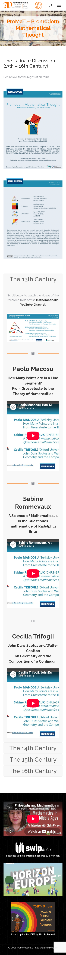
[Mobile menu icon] (58, 5)
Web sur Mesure (49, 947)
